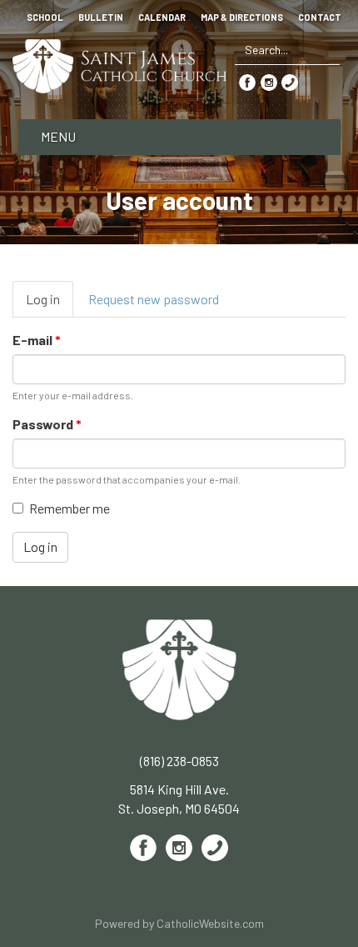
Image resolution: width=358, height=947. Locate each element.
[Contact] (289, 81)
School (45, 18)
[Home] (119, 64)
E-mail (36, 340)
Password (47, 424)
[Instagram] (269, 81)
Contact (319, 18)
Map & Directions (242, 18)
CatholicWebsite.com (210, 923)
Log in (49, 304)
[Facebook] (247, 81)
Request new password (153, 299)
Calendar (162, 18)
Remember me (69, 508)
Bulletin (100, 18)
